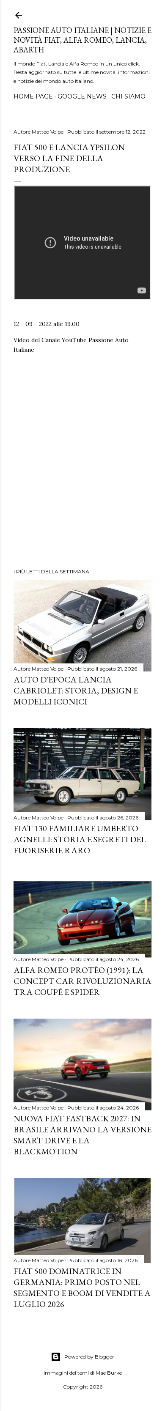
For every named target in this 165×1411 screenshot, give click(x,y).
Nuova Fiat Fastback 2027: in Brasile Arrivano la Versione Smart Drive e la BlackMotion (82, 1135)
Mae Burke (109, 1373)
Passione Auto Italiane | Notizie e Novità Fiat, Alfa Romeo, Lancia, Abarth (82, 40)
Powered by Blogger (89, 1356)
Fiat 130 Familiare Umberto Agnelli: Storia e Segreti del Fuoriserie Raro (80, 839)
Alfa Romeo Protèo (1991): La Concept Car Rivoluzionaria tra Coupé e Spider (82, 980)
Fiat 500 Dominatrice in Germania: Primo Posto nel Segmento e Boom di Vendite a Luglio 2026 (82, 1288)
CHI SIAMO (128, 96)
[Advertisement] (82, 464)
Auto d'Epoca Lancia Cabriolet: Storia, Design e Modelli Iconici (76, 690)
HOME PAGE (33, 96)
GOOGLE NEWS (82, 96)
